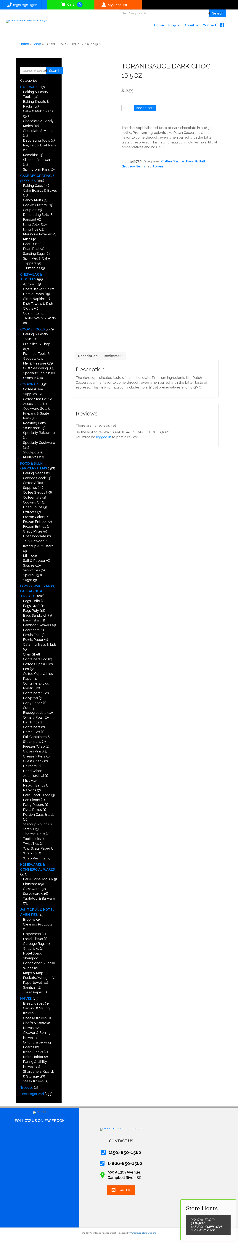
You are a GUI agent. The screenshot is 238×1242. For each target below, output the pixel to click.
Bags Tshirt (32, 620)
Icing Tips (30, 229)
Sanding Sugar (34, 253)
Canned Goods (34, 478)
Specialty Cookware (39, 443)
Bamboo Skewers (37, 625)
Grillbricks (31, 948)
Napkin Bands (34, 785)
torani (158, 166)
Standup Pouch (35, 824)
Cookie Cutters (35, 205)
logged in (103, 437)
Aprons (29, 284)
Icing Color (31, 224)
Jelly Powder (33, 541)
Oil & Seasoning (35, 368)
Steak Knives (33, 1081)
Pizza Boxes (32, 810)
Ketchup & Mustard (38, 546)
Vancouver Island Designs (143, 1233)
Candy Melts (33, 200)
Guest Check (33, 761)
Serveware (31, 894)
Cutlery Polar (33, 717)
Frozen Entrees (35, 522)
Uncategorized (32, 1094)
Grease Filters (34, 756)
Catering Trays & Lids (40, 644)
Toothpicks (32, 839)
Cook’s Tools (32, 329)
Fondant (29, 219)
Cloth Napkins (34, 299)
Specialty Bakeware (39, 433)
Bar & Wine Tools (36, 879)
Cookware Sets (35, 408)
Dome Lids (31, 732)
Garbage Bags (34, 944)
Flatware (30, 884)
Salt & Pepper (34, 560)
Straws (28, 829)
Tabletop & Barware (39, 898)
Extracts (29, 512)
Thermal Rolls (34, 834)
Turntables (31, 268)
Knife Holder (33, 1057)
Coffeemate (32, 497)
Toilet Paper (33, 992)
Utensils (29, 378)
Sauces (28, 565)
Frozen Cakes (34, 517)
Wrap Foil (30, 853)
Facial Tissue (33, 939)
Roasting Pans (34, 423)
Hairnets (30, 766)
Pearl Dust (31, 249)
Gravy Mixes (32, 531)
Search (217, 13)
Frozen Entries (34, 526)
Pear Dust (31, 244)
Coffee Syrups (34, 492)
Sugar (27, 580)
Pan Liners (31, 800)
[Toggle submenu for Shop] (178, 25)
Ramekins (30, 155)
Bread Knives (33, 1003)
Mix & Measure (34, 363)
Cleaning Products (37, 924)
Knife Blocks (33, 1052)
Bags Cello (31, 601)
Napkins (29, 790)
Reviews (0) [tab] (113, 356)
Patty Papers (33, 805)
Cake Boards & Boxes (40, 190)
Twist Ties (31, 843)
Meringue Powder (37, 234)
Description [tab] (88, 356)
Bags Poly (31, 611)
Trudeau (26, 1087)
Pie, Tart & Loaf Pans (39, 145)
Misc (26, 239)
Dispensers (32, 934)
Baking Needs (34, 473)
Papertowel (32, 982)
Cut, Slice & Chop (36, 344)
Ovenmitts (31, 313)
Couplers (30, 210)
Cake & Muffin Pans (38, 111)
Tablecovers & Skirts (39, 318)
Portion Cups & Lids (38, 814)
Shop (37, 44)
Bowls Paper (33, 640)
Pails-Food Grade (36, 795)
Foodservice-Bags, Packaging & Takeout (37, 591)
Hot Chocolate (34, 536)
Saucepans (32, 428)
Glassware (31, 889)
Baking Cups (33, 186)
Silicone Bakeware (37, 160)
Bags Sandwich (35, 615)
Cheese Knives (35, 1018)
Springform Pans (36, 169)
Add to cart (145, 108)
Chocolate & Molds (38, 131)
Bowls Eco (31, 635)
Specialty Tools (35, 373)
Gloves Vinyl (32, 751)
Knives (26, 998)
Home (24, 44)
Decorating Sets (36, 215)
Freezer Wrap (34, 746)
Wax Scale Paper (36, 848)
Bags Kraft (31, 606)
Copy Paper (32, 703)
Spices (28, 575)
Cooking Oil (32, 502)
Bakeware (29, 87)
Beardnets (31, 630)
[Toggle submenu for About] (197, 25)
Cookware (30, 384)
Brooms (29, 919)
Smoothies (31, 570)
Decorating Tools (36, 140)
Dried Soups (32, 507)
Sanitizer (30, 987)
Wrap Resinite (34, 858)
